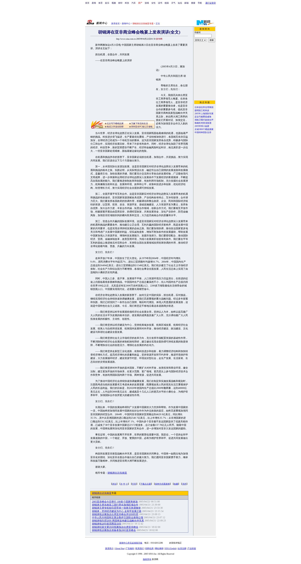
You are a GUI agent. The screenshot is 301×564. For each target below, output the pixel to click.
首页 (87, 3)
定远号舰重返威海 (203, 116)
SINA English (170, 548)
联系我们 (140, 548)
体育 (100, 3)
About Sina (119, 548)
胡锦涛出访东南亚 (117, 473)
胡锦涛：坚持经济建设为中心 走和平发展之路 (116, 511)
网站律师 (159, 548)
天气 (173, 3)
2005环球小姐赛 (202, 126)
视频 (114, 3)
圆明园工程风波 (202, 110)
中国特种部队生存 (203, 132)
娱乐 (107, 3)
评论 (114, 484)
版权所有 (147, 559)
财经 (120, 3)
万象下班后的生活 (139, 123)
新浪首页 (115, 23)
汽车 (134, 3)
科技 (127, 3)
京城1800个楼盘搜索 (204, 129)
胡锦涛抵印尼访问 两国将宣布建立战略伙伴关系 (118, 520)
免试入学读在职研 (115, 126)
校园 (167, 3)
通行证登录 (210, 3)
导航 (200, 3)
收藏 (176, 484)
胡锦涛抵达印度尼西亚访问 (106, 523)
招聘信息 (149, 548)
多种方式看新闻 (162, 484)
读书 (160, 3)
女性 (153, 3)
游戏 (147, 3)
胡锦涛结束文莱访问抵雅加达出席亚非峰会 (115, 527)
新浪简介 (109, 548)
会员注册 (182, 548)
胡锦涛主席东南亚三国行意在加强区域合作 (115, 504)
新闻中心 (126, 23)
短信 (180, 3)
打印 (134, 484)
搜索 (193, 3)
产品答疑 (192, 548)
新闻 (94, 3)
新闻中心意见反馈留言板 (130, 543)
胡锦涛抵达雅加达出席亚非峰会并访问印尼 (115, 514)
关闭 (184, 484)
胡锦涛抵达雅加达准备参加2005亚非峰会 (114, 530)
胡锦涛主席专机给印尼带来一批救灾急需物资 (116, 508)
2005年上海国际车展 (204, 113)
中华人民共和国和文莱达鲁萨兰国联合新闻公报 (117, 517)
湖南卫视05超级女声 (204, 120)
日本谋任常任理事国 (204, 107)
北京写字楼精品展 (115, 123)
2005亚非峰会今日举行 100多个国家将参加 (115, 501)
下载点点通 (145, 484)
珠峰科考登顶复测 (203, 123)
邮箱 (186, 3)
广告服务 (130, 548)
